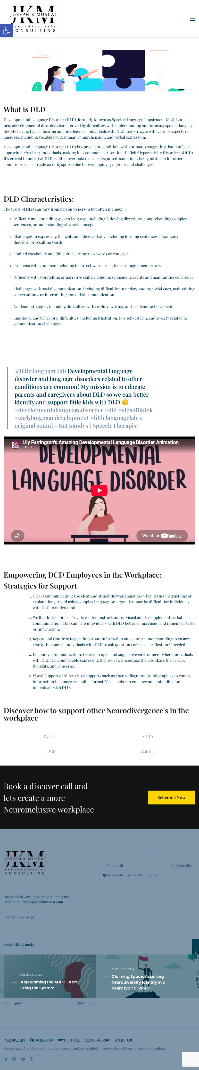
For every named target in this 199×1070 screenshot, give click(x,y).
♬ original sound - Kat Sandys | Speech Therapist (80, 421)
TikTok (125, 1040)
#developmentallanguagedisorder (59, 410)
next (81, 1003)
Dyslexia (51, 736)
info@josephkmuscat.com (43, 902)
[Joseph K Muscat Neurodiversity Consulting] (34, 18)
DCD (51, 751)
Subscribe (183, 865)
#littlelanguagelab (113, 417)
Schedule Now (172, 797)
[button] (6, 30)
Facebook (43, 1040)
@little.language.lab (40, 371)
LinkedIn (16, 1040)
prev (18, 1003)
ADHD (147, 736)
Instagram (99, 1040)
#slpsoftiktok (135, 410)
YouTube (71, 1040)
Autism (147, 751)
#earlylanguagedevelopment (52, 417)
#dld (111, 410)
